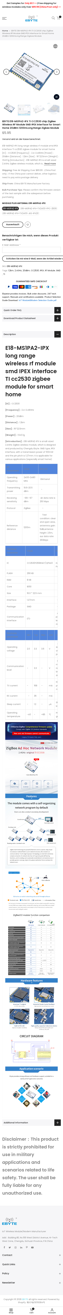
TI (4, 274)
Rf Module (50, 270)
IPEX (42, 270)
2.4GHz (18, 270)
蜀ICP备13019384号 (36, 1302)
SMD (58, 270)
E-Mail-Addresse (11, 245)
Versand (6, 139)
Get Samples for (22, 3)
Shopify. (22, 1302)
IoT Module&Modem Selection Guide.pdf (37, 300)
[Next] (57, 72)
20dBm (26, 270)
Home (5, 30)
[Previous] (6, 72)
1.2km (11, 270)
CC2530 (35, 270)
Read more (50, 163)
